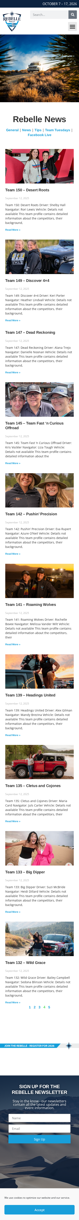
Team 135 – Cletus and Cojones (33, 786)
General (12, 130)
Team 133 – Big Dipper (25, 872)
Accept (40, 1210)
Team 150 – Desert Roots (27, 190)
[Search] (72, 14)
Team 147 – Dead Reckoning (30, 332)
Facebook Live (39, 135)
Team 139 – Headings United (30, 695)
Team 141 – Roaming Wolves (30, 604)
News (26, 130)
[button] (72, 26)
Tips (38, 130)
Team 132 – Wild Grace (25, 963)
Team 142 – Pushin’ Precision (31, 514)
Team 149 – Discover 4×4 (27, 280)
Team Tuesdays (57, 130)
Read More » (12, 229)
